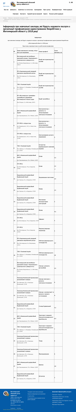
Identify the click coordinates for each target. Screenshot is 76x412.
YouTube (19, 408)
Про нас (6, 9)
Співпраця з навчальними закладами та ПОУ (18, 18)
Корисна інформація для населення (36, 394)
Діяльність (13, 9)
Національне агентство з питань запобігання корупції (60, 397)
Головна (5, 18)
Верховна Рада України (58, 404)
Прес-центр (46, 9)
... (53, 406)
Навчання (15, 14)
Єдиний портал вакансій (34, 14)
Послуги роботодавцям (56, 14)
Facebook (13, 408)
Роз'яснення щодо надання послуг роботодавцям (36, 398)
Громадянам (38, 9)
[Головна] (13, 4)
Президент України (57, 394)
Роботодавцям (67, 9)
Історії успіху (31, 396)
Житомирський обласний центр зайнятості (26, 3)
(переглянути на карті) (16, 405)
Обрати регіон (6, 6)
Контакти (23, 14)
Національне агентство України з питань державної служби (62, 401)
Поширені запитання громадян (35, 392)
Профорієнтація (57, 9)
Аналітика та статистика (25, 9)
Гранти (45, 14)
